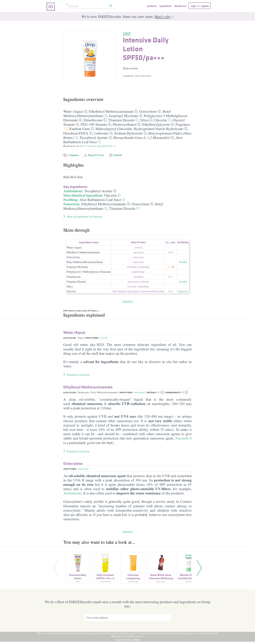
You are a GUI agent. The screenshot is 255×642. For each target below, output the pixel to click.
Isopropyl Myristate (123, 115)
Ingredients (165, 6)
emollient (132, 267)
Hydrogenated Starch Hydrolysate (158, 128)
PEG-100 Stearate (94, 124)
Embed (117, 155)
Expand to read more (78, 374)
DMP (127, 33)
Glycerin (160, 120)
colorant (144, 281)
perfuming (144, 267)
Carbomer (101, 133)
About (136, 639)
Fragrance (183, 124)
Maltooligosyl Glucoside (113, 128)
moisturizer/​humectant (152, 291)
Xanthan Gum (79, 128)
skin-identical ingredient (125, 291)
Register (205, 6)
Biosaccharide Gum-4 (129, 137)
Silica (144, 120)
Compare (73, 155)
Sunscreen (71, 203)
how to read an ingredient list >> (98, 146)
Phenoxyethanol (125, 124)
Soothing (70, 199)
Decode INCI (180, 6)
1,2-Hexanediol (158, 137)
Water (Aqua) (73, 111)
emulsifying (138, 271)
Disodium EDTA (75, 133)
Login (193, 6)
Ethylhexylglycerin (156, 124)
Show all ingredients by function (84, 216)
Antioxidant (72, 190)
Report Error (96, 155)
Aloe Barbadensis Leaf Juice (100, 199)
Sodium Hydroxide (128, 133)
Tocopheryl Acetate (93, 137)
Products (151, 6)
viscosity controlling (138, 286)
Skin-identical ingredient (82, 195)
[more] (128, 301)
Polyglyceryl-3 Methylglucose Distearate (89, 271)
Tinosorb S (183, 438)
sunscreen (138, 252)
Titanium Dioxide (121, 120)
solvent (138, 247)
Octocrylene (148, 111)
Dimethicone (93, 120)
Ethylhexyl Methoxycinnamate (111, 111)
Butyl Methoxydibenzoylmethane (85, 262)
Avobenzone (72, 493)
